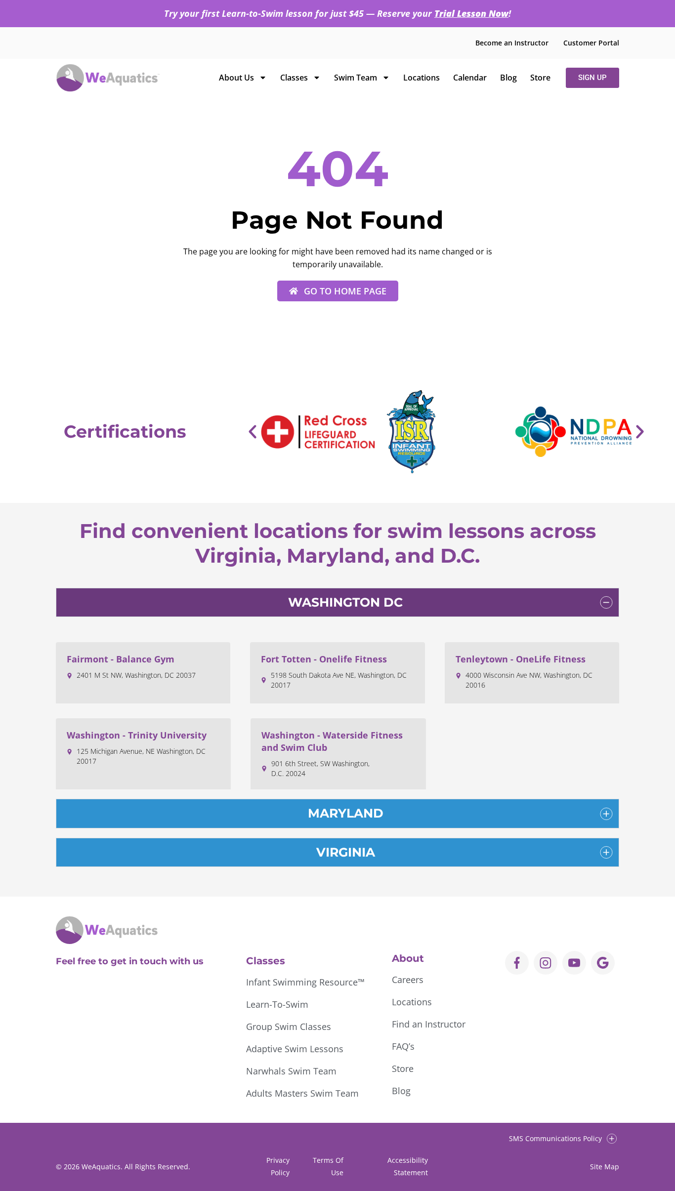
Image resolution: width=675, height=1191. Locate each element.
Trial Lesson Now (471, 13)
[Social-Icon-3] (574, 963)
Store (540, 77)
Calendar (470, 77)
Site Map (604, 1166)
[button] (252, 432)
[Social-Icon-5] (603, 963)
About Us (236, 77)
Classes (294, 77)
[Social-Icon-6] (545, 963)
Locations (421, 77)
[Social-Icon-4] (517, 963)
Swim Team (355, 77)
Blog (508, 77)
